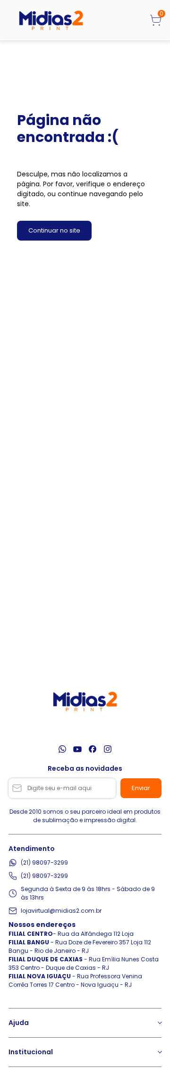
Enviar (141, 787)
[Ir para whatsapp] (62, 749)
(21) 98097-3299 (44, 862)
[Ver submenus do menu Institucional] (159, 1052)
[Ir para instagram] (107, 749)
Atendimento (31, 848)
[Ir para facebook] (92, 749)
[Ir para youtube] (77, 749)
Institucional (30, 1052)
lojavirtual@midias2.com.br (61, 911)
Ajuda (18, 1022)
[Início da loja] (51, 20)
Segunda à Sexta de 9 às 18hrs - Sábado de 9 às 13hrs (88, 893)
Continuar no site (54, 230)
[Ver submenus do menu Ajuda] (159, 1022)
